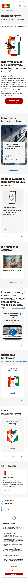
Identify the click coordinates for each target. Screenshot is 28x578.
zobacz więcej (14, 170)
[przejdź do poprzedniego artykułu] (9, 159)
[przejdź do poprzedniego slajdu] (6, 237)
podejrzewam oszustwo (7, 26)
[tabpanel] (14, 384)
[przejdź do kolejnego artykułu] (20, 159)
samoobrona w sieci (18, 308)
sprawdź (6, 274)
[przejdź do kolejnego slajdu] (21, 237)
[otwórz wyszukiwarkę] (20, 6)
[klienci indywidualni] (6, 6)
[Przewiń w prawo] (25, 26)
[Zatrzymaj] (5, 159)
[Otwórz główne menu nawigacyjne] (25, 6)
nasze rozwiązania (19, 26)
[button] (12, 332)
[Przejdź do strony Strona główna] (2, 10)
